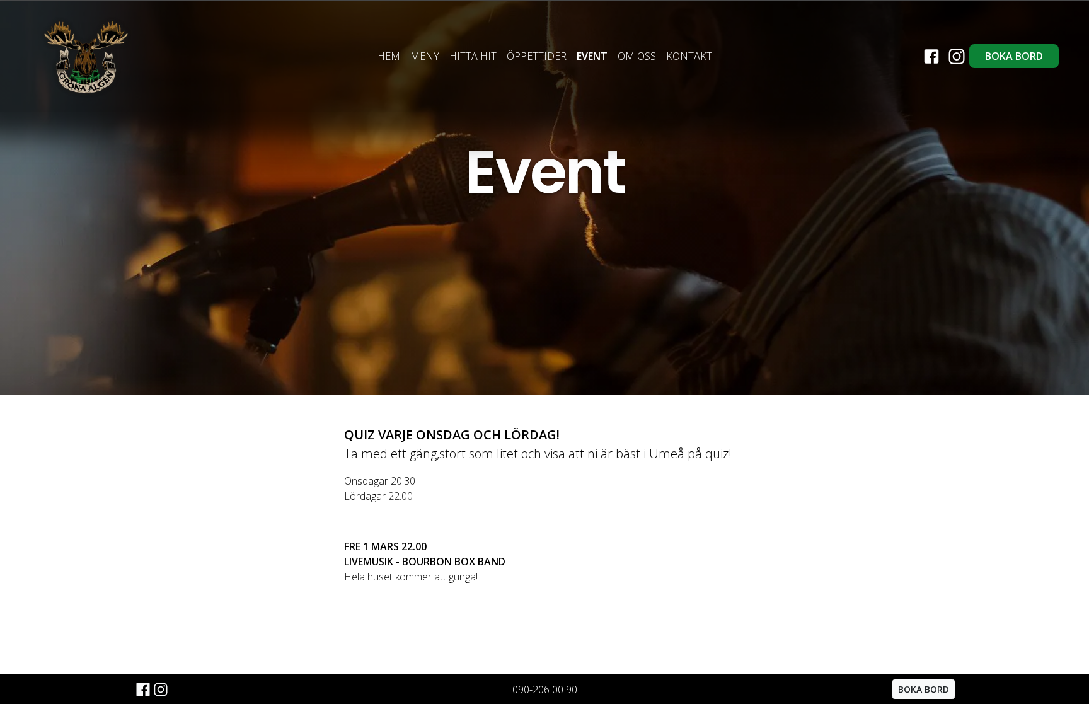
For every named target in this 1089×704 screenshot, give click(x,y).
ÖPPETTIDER (537, 56)
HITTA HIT (473, 56)
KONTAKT (689, 56)
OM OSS (637, 56)
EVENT (592, 56)
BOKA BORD (1014, 56)
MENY (424, 56)
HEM (388, 56)
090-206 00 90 (544, 689)
